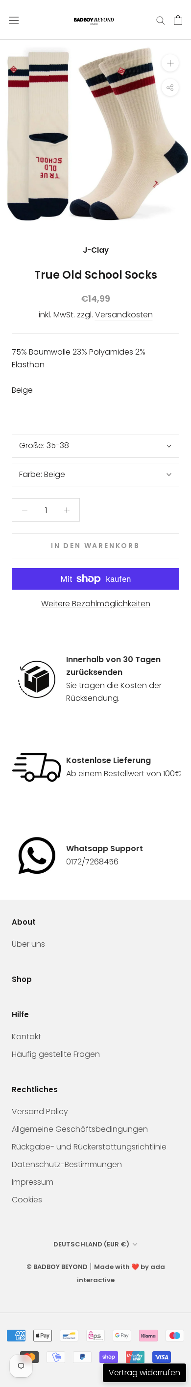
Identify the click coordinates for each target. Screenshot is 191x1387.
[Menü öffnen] (14, 20)
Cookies (27, 1199)
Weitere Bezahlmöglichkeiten (95, 603)
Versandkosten (124, 314)
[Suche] (160, 20)
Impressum (32, 1182)
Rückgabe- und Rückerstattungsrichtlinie (89, 1146)
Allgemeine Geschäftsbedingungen (80, 1129)
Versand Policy (40, 1111)
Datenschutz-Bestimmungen (67, 1164)
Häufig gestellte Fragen (56, 1054)
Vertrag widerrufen (144, 1372)
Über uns (28, 944)
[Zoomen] (170, 63)
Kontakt (26, 1036)
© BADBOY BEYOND (57, 1266)
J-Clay (96, 250)
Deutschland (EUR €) (91, 1244)
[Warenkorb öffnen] (178, 20)
